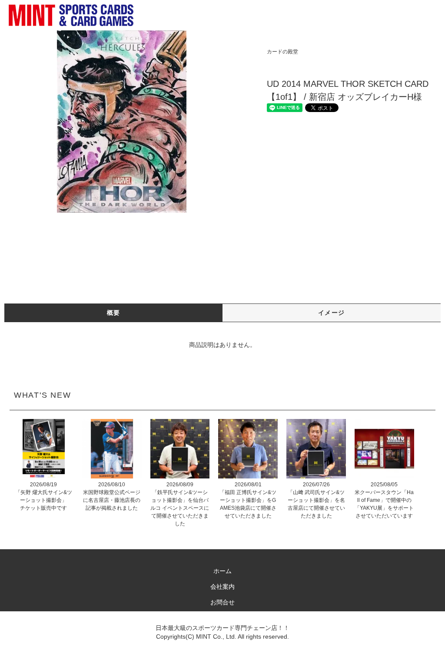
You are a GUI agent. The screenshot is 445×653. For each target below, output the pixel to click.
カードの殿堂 (282, 52)
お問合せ (222, 602)
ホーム (222, 570)
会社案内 (222, 586)
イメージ (331, 312)
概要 (113, 312)
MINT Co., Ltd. (216, 636)
